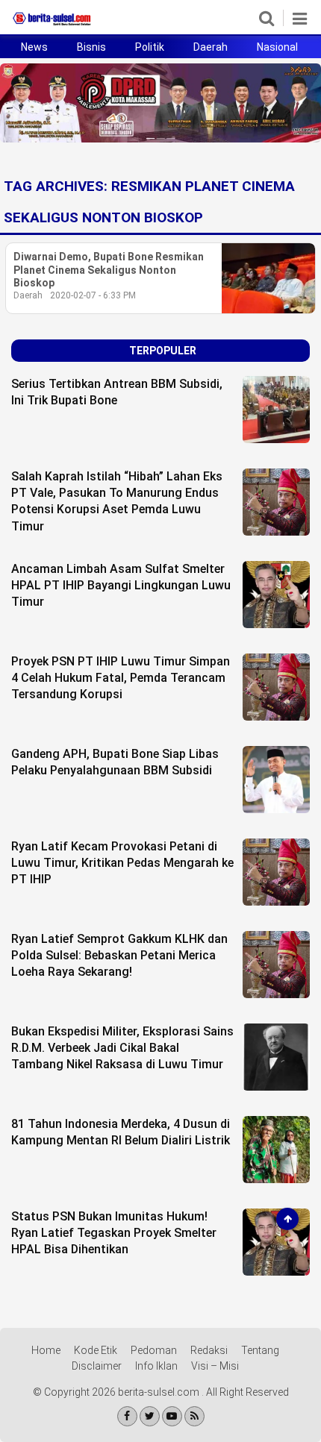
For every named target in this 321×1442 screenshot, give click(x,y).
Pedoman (154, 1350)
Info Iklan (156, 1366)
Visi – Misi (215, 1366)
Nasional (277, 47)
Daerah (210, 47)
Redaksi (209, 1350)
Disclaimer (97, 1366)
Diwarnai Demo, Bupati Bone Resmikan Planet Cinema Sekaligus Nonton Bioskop (108, 270)
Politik (149, 47)
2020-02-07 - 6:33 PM (93, 295)
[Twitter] (150, 1416)
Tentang (260, 1350)
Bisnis (91, 47)
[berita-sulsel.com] (52, 25)
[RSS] (194, 1416)
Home (45, 1350)
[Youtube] (172, 1416)
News (34, 47)
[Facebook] (127, 1416)
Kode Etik (95, 1350)
